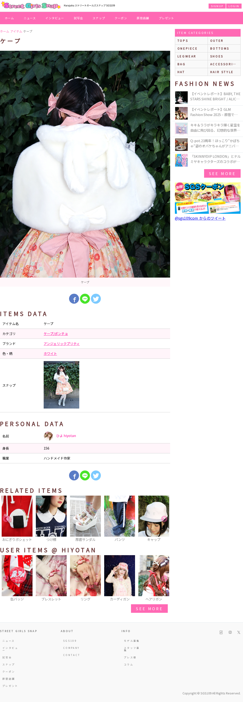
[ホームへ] (31, 5)
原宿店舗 (143, 18)
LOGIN (234, 6)
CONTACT (71, 655)
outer (217, 40)
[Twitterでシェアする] (96, 299)
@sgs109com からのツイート (200, 218)
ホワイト (50, 353)
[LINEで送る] (85, 299)
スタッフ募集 (132, 649)
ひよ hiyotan (66, 435)
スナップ (99, 18)
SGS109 (70, 640)
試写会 (78, 18)
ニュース (30, 18)
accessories (224, 64)
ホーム (9, 18)
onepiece (188, 48)
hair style (222, 72)
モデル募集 (132, 640)
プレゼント (166, 18)
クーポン (121, 18)
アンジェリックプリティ (62, 343)
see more (149, 608)
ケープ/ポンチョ (56, 333)
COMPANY (71, 648)
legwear (187, 56)
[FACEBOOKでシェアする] (74, 299)
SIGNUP (217, 6)
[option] (85, 169)
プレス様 (130, 657)
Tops (183, 40)
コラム (128, 664)
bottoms (219, 48)
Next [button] (164, 519)
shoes (217, 56)
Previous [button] (5, 519)
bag (182, 64)
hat (181, 72)
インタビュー (54, 18)
